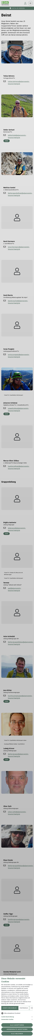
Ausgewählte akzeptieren (17, 1029)
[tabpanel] (17, 1016)
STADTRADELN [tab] (24, 1008)
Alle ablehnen (17, 1033)
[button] (17, 1016)
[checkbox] (17, 1013)
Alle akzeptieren (17, 1025)
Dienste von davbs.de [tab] (10, 1008)
